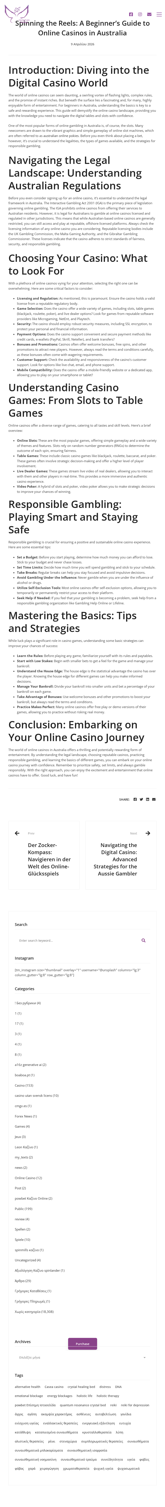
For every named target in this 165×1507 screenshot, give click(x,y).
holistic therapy (108, 1396)
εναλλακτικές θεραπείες (60, 1423)
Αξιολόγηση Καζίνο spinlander (39, 1270)
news (21, 1167)
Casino (24, 1085)
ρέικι (51, 1441)
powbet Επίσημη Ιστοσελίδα (35, 1405)
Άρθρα (23, 1281)
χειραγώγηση (49, 1468)
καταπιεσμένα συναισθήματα (56, 1432)
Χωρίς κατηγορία (34, 1311)
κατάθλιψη (23, 1432)
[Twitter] (141, 799)
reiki (113, 1405)
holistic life (84, 1396)
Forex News (26, 1116)
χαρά (31, 1468)
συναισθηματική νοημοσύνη (36, 1459)
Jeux (20, 1137)
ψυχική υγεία (103, 1468)
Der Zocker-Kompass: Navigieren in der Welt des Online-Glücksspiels (49, 854)
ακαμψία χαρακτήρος (56, 1414)
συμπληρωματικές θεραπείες (102, 1441)
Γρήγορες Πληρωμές (32, 1301)
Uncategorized (28, 1260)
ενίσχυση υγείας (27, 1423)
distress (105, 1387)
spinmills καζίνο (29, 1250)
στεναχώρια (68, 1441)
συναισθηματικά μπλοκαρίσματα (39, 1450)
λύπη (119, 1432)
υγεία (131, 1459)
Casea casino (54, 1387)
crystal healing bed (81, 1387)
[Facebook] (131, 14)
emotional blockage (29, 1396)
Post (20, 1188)
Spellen (22, 1229)
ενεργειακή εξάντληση (98, 1423)
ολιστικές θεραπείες (29, 1441)
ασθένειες (83, 1414)
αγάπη (32, 1414)
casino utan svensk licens (36, 1095)
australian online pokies (61, 136)
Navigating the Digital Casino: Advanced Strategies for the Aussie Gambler (115, 854)
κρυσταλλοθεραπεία (97, 1432)
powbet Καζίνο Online (33, 1198)
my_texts (24, 1157)
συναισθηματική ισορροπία (87, 1450)
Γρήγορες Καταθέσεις (33, 1291)
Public (23, 1209)
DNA (118, 1387)
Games (22, 1126)
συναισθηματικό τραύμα (79, 1459)
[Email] (154, 799)
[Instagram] (140, 14)
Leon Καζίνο (26, 1147)
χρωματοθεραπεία (76, 1468)
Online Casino (28, 1178)
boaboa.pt (24, 1075)
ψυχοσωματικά (129, 1468)
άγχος (19, 1414)
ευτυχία (125, 1423)
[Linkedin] (147, 799)
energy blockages (59, 1396)
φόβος (19, 1468)
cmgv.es (23, 1106)
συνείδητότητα (112, 1459)
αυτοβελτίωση (105, 1414)
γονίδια (126, 1414)
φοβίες (144, 1459)
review (22, 1219)
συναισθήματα (138, 1441)
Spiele (22, 1239)
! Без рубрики (28, 1003)
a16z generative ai (30, 1064)
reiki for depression (135, 1405)
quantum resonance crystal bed (83, 1405)
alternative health (27, 1387)
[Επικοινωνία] (149, 14)
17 (19, 1023)
